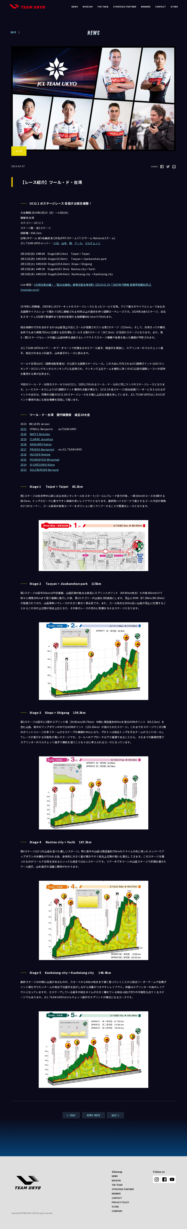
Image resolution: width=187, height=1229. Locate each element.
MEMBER (145, 7)
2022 (23, 429)
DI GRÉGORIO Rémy (42, 464)
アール (78, 243)
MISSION (88, 7)
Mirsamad (53, 459)
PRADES (35, 449)
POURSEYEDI (38, 459)
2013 (23, 470)
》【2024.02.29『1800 (106, 284)
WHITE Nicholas (40, 434)
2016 (23, 454)
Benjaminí (47, 449)
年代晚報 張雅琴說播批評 (133, 284)
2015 (23, 459)
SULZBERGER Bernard (44, 470)
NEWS (74, 7)
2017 (23, 449)
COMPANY (117, 1211)
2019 (23, 439)
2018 (23, 444)
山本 (64, 243)
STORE (174, 7)
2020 (23, 434)
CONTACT (160, 7)
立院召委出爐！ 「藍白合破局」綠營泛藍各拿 (61, 284)
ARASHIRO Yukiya (40, 444)
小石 (56, 243)
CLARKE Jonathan (41, 439)
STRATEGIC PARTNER (124, 7)
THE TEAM (102, 7)
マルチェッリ (93, 243)
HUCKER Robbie (40, 454)
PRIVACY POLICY (120, 1202)
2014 (23, 464)
